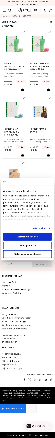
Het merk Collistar (11, 282)
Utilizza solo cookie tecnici (27, 254)
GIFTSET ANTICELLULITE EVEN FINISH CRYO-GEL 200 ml (14, 66)
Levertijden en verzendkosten (16, 318)
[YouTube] (46, 380)
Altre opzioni (39, 228)
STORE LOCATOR (9, 342)
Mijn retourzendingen (12, 368)
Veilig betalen (9, 314)
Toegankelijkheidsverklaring (16, 289)
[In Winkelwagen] (22, 89)
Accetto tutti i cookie (27, 237)
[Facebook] (24, 380)
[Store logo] (27, 10)
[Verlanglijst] (46, 10)
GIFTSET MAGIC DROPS (38, 130)
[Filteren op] (51, 22)
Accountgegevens (11, 353)
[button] (23, 32)
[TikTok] (51, 380)
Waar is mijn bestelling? (14, 321)
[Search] (9, 10)
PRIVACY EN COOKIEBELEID (14, 336)
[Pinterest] (35, 380)
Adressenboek (9, 357)
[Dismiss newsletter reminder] (49, 426)
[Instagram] (40, 380)
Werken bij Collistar (11, 293)
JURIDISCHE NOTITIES (11, 339)
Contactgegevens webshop (16, 325)
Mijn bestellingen (10, 361)
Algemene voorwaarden (14, 328)
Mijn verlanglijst (9, 364)
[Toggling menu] (4, 10)
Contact (6, 285)
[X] (29, 380)
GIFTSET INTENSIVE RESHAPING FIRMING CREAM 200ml (40, 66)
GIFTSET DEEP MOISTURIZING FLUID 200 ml (11, 132)
